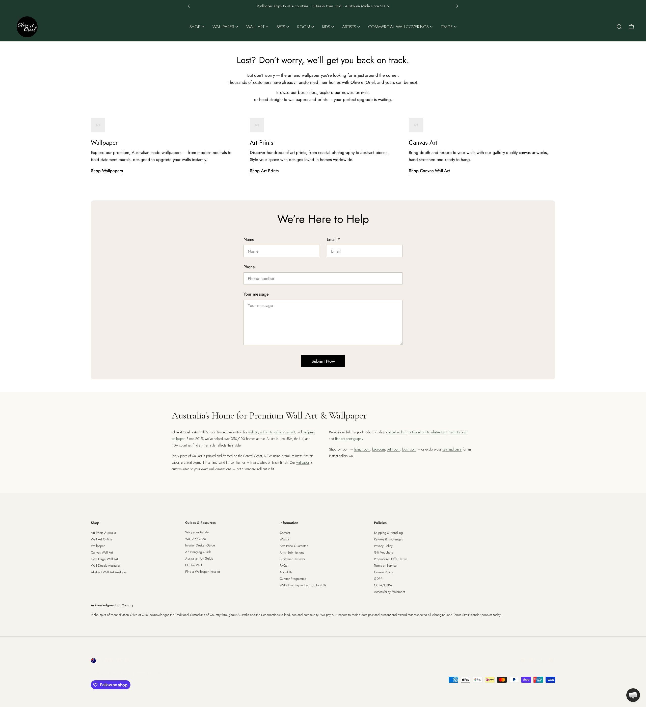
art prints (266, 432)
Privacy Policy (383, 545)
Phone (249, 267)
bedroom (378, 449)
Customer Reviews (292, 559)
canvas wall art (285, 432)
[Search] (619, 27)
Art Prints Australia (103, 532)
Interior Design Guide (200, 545)
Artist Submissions (292, 552)
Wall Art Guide (195, 538)
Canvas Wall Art (102, 552)
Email (333, 239)
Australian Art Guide (199, 558)
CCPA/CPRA (383, 585)
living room (362, 449)
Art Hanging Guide (198, 551)
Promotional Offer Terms (390, 559)
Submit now (323, 361)
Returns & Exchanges (388, 539)
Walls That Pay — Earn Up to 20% (303, 585)
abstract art (439, 432)
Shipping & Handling (388, 532)
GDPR (378, 578)
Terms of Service (385, 565)
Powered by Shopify (152, 674)
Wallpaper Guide (197, 532)
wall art (253, 432)
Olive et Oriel (119, 674)
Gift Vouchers (383, 552)
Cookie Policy (383, 572)
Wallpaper (98, 545)
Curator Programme (293, 578)
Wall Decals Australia (105, 565)
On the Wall (193, 565)
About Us (286, 572)
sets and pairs (452, 449)
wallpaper (302, 462)
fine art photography (349, 438)
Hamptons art (458, 432)
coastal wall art (396, 432)
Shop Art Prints (264, 171)
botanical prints (419, 432)
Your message (256, 294)
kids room (409, 449)
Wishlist (285, 539)
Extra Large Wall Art (104, 559)
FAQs (283, 565)
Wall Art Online (101, 539)
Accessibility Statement (389, 591)
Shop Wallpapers (107, 171)
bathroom (393, 449)
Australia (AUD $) (113, 661)
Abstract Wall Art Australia (108, 572)
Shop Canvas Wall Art (429, 171)
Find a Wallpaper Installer (202, 571)
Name (249, 239)
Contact (285, 532)
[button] (189, 6)
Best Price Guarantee (294, 545)
